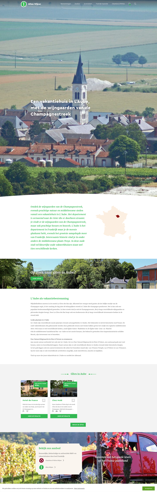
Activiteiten (88, 4)
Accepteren (148, 488)
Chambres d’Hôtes (118, 4)
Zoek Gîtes (37, 278)
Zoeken (77, 4)
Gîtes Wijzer (49, 467)
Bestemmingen (66, 4)
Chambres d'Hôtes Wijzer (54, 460)
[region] (78, 488)
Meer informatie (79, 488)
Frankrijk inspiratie (102, 4)
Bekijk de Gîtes (78, 424)
